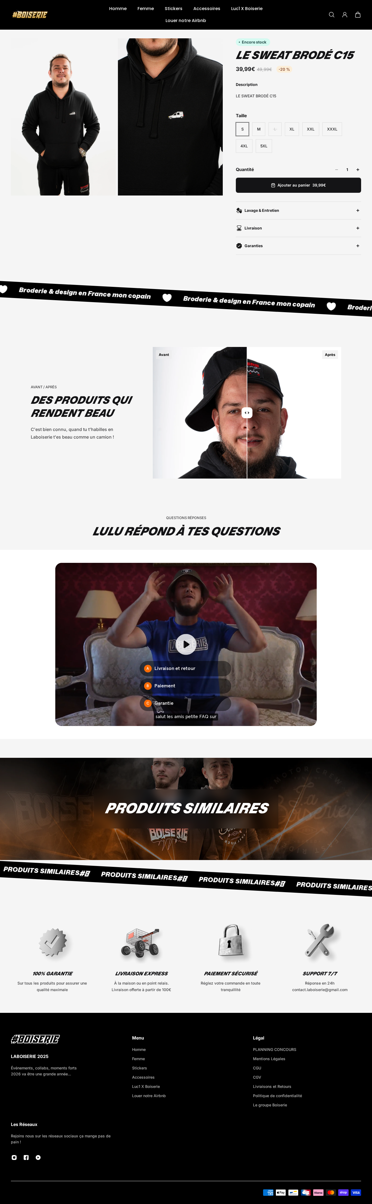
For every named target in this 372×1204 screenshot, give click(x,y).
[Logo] (30, 14)
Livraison (253, 228)
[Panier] (357, 15)
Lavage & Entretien (262, 210)
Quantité (245, 169)
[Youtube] (38, 1157)
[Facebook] (26, 1157)
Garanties (254, 245)
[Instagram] (14, 1157)
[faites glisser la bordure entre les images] (247, 412)
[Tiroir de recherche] (331, 15)
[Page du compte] (344, 15)
